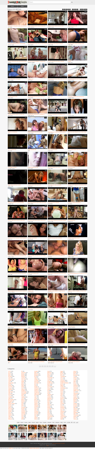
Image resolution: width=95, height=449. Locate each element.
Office (61, 402)
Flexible (36, 386)
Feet (35, 385)
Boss (61, 375)
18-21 (29, 292)
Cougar (69, 27)
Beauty (11, 27)
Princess (62, 406)
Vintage (62, 417)
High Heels (10, 391)
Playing (35, 404)
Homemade (23, 391)
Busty (48, 376)
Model (74, 399)
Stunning (23, 413)
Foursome (75, 386)
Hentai (61, 390)
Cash (9, 377)
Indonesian (75, 393)
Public (9, 407)
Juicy (51, 115)
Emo (35, 384)
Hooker (48, 391)
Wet (22, 419)
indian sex (11, 448)
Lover (22, 398)
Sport (9, 412)
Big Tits (32, 44)
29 (75, 9)
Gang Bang (70, 239)
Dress (74, 382)
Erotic (48, 384)
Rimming (10, 408)
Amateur (29, 27)
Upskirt (9, 417)
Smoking (36, 411)
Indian (61, 393)
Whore (35, 419)
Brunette (52, 80)
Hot (74, 391)
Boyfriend (32, 292)
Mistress (49, 399)
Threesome (75, 415)
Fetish (48, 385)
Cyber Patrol (54, 443)
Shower (23, 410)
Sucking (36, 413)
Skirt (48, 410)
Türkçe (41, 422)
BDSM (74, 372)
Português (44, 422)
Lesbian (31, 168)
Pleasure (49, 404)
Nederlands (49, 422)
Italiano (29, 422)
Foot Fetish (49, 386)
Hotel (9, 393)
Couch (61, 379)
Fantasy (10, 385)
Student (10, 413)
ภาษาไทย (68, 422)
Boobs (9, 274)
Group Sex (75, 389)
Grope (61, 389)
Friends (9, 388)
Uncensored (50, 416)
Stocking (36, 412)
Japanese (49, 394)
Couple (49, 133)
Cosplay (49, 379)
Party (22, 404)
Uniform (75, 416)
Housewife (23, 393)
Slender (10, 411)
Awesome (23, 372)
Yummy (75, 419)
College (35, 379)
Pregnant (36, 406)
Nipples (9, 402)
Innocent (10, 394)
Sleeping (75, 410)
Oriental (62, 403)
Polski (53, 422)
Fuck (29, 168)
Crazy (22, 380)
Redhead (62, 407)
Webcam (10, 419)
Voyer (74, 417)
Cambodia (62, 376)
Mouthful (36, 400)
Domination (36, 382)
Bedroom (13, 292)
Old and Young (11, 403)
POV (22, 406)
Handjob (12, 80)
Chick (61, 377)
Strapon (62, 412)
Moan (61, 399)
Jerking (75, 394)
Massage (75, 398)
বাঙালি (74, 422)
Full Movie (36, 388)
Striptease (75, 412)
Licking (61, 397)
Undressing (62, 416)
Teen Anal (49, 415)
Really (48, 407)
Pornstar (75, 404)
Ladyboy (23, 397)
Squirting (23, 412)
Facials (73, 115)
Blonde (9, 80)
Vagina (22, 417)
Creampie (72, 80)
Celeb (35, 377)
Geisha (74, 388)
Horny (61, 391)
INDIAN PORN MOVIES (34, 448)
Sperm (74, 411)
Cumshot (31, 97)
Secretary (62, 408)
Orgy (48, 403)
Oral (22, 403)
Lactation (10, 397)
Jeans (61, 394)
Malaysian (49, 398)
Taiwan (61, 413)
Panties (9, 404)
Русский (33, 422)
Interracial (36, 394)
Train (35, 416)
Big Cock (32, 27)
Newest (12, 6)
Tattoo (74, 413)
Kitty (61, 395)
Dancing (36, 381)
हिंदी (71, 422)
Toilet (9, 416)
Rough (22, 408)
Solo (48, 411)
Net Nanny (58, 443)
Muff (48, 400)
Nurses (35, 402)
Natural (74, 400)
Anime (74, 371)
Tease (22, 415)
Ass (8, 27)
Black (9, 375)
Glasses (23, 389)
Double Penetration (64, 382)
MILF (72, 62)
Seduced (75, 408)
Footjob (61, 386)
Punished (23, 407)
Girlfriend (10, 389)
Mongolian (10, 400)
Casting (23, 377)
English (18, 422)
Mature (73, 97)
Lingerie (75, 397)
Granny (52, 27)
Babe (29, 239)
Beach (29, 362)
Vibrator (36, 417)
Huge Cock (36, 393)
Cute (49, 115)
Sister (35, 410)
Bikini (31, 362)
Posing (9, 406)
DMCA (47, 445)
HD (48, 390)
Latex (35, 397)
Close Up (49, 327)
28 (72, 9)
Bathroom (29, 62)
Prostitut (75, 406)
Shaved (10, 410)
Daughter (33, 62)
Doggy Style (10, 382)
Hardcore (36, 390)
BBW (72, 44)
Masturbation (11, 399)
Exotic (61, 384)
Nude (11, 150)
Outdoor (75, 403)
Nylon (48, 402)
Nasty (61, 400)
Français (25, 422)
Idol (48, 393)
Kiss (35, 395)
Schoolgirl (49, 408)
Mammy (29, 133)
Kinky (22, 395)
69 (48, 256)
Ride (74, 407)
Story (48, 412)
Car (11, 239)
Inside (22, 394)
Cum (29, 97)
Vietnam (49, 417)
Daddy (22, 381)
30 (77, 9)
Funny (48, 388)
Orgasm (36, 403)
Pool (61, 404)
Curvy (74, 380)
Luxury (35, 398)
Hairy (72, 362)
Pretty (48, 406)
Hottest (22, 6)
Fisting (22, 386)
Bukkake (23, 376)
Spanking (62, 411)
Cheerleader (50, 377)
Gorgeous (36, 389)
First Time (10, 386)
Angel (29, 256)
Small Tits (23, 411)
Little (9, 398)
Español (37, 422)
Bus (31, 256)
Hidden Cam (76, 390)
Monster (23, 400)
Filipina (61, 385)
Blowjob (69, 62)
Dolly (22, 382)
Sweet (48, 413)
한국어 (65, 422)
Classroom (10, 379)
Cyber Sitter (63, 443)
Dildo (52, 44)
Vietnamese (57, 422)
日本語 (61, 422)
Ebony (22, 384)
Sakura (35, 408)
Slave (61, 410)
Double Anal (49, 382)
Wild (61, 419)
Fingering (75, 385)
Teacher (10, 415)
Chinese (75, 377)
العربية (77, 422)
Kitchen (49, 395)
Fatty (22, 385)
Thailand (62, 415)
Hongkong (36, 391)
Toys (22, 416)
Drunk (9, 384)
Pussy (31, 80)
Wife (48, 419)
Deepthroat (73, 327)
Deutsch (22, 422)
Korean (74, 395)
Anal (8, 62)
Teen (71, 292)
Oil (74, 402)
